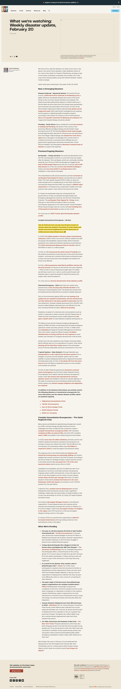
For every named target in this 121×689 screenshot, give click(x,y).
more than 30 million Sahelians (55, 439)
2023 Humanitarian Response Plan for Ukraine (58, 245)
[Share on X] (20, 680)
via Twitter (81, 58)
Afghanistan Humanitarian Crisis (53, 401)
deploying (45, 330)
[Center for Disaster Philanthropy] (4, 9)
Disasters (13, 10)
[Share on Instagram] (17, 680)
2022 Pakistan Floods (50, 410)
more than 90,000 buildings (69, 167)
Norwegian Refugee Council (57, 502)
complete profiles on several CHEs (50, 433)
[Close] (119, 2)
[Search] (49, 11)
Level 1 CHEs (42, 435)
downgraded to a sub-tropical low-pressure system (57, 354)
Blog (44, 10)
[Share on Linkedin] (10, 56)
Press (118, 6)
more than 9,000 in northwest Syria (59, 169)
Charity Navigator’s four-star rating (91, 668)
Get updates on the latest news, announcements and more (22, 666)
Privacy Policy (18, 686)
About (114, 6)
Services (28, 10)
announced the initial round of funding (63, 252)
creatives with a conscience (104, 686)
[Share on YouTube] (23, 680)
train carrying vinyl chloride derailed (62, 287)
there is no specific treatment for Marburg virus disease (58, 118)
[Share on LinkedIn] (11, 680)
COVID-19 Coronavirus (50, 404)
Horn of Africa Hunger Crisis (52, 407)
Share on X (82, 231)
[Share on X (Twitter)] (13, 56)
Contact (12, 686)
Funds (21, 10)
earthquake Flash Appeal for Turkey (61, 200)
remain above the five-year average (51, 477)
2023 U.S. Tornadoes (49, 413)
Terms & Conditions (28, 686)
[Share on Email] (17, 56)
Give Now (115, 10)
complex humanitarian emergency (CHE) (53, 431)
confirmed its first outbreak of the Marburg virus (61, 95)
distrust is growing (68, 307)
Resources (37, 10)
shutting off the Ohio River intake (50, 345)
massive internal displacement (61, 488)
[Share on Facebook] (15, 56)
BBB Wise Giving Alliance (101, 666)
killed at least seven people (72, 131)
